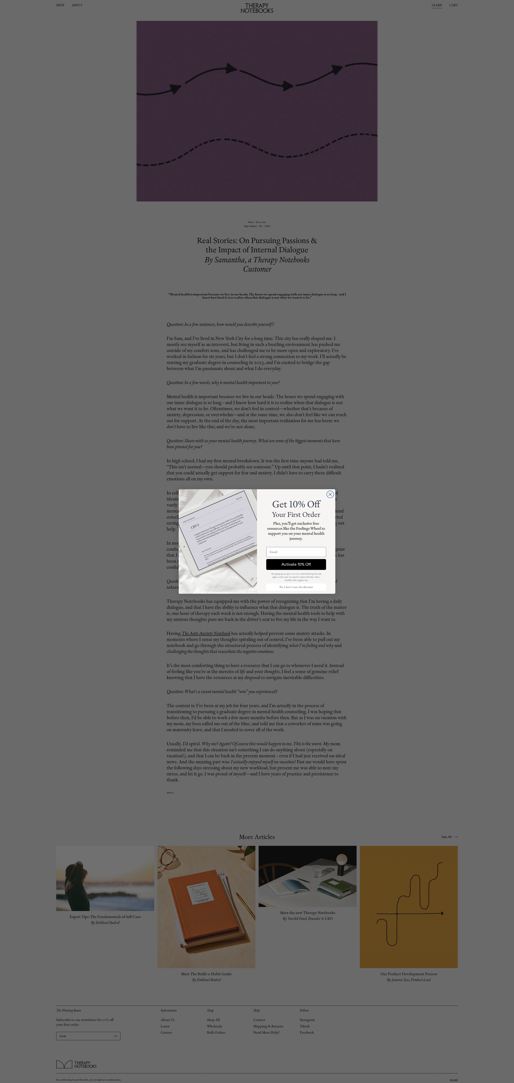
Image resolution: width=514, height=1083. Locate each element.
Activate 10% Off (296, 564)
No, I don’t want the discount (296, 587)
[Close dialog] (330, 494)
